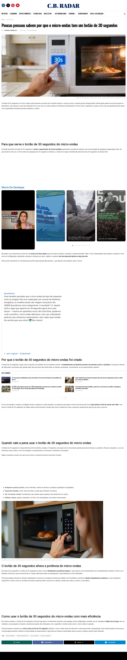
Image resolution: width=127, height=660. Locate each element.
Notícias (4, 13)
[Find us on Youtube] (18, 5)
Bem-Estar (47, 13)
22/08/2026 (16, 381)
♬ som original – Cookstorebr (17, 353)
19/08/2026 (79, 390)
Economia (13, 13)
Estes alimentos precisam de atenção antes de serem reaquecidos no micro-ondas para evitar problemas (99, 378)
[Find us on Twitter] (8, 5)
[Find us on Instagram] (13, 5)
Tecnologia (37, 13)
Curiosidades (83, 13)
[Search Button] (125, 13)
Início (2, 20)
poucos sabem (45, 636)
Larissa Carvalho (10, 30)
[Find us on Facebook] (3, 5)
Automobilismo (60, 13)
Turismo (71, 13)
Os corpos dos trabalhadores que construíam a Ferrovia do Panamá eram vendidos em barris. (36, 378)
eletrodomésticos (22, 636)
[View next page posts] (65, 398)
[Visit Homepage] (63, 5)
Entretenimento (25, 13)
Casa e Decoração (96, 13)
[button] (72, 245)
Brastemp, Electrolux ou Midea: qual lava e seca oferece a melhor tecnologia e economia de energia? (98, 387)
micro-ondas (35, 636)
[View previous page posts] (61, 398)
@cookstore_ (9, 293)
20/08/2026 (16, 390)
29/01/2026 (23, 30)
